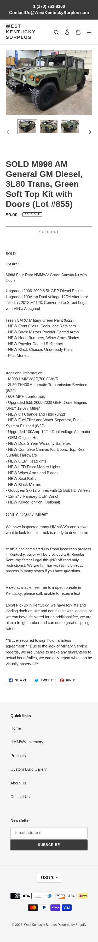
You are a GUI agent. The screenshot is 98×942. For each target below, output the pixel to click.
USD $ (47, 877)
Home (15, 728)
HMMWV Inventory (26, 742)
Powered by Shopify (72, 925)
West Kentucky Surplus (21, 31)
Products (18, 755)
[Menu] (89, 32)
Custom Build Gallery (28, 769)
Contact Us (20, 796)
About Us (18, 783)
